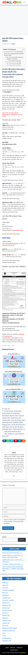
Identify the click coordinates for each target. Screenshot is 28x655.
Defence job (5, 602)
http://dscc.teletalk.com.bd (10, 243)
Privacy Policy (14, 650)
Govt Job (7, 408)
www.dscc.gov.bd (17, 230)
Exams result (6, 608)
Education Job (6, 605)
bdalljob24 (23, 652)
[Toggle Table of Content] (22, 49)
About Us (12, 647)
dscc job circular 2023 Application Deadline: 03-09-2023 (14, 58)
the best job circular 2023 (16, 60)
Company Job (6, 597)
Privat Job (5, 625)
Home (7, 647)
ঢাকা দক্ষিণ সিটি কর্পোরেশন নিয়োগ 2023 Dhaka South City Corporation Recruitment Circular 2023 (14, 53)
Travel (4, 635)
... (14, 475)
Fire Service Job (7, 610)
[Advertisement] (14, 19)
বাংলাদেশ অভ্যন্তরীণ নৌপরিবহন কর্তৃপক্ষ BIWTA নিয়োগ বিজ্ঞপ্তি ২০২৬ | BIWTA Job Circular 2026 (13, 568)
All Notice (5, 582)
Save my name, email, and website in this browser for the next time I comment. (14, 521)
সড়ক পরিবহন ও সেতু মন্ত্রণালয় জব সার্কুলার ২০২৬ (12, 564)
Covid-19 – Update (8, 600)
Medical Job (6, 615)
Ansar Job (5, 585)
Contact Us (19, 647)
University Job (6, 640)
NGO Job (5, 618)
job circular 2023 (7, 422)
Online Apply (6, 238)
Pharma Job (5, 623)
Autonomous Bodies (8, 590)
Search (4, 537)
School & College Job (8, 630)
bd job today (18, 411)
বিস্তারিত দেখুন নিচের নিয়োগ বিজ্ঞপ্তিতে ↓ (15, 65)
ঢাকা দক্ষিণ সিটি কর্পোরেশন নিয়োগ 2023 (14, 62)
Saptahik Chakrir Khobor (9, 628)
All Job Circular (8, 411)
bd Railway (5, 595)
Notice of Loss (6, 620)
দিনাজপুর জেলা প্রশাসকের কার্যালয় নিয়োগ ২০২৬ (12, 553)
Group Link (8, 336)
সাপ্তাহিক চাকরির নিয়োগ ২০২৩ (18, 429)
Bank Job (5, 592)
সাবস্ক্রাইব (19, 340)
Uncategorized (6, 638)
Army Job (5, 587)
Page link (21, 334)
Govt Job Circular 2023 (18, 420)
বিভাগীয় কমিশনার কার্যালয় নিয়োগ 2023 (12, 431)
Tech (3, 633)
